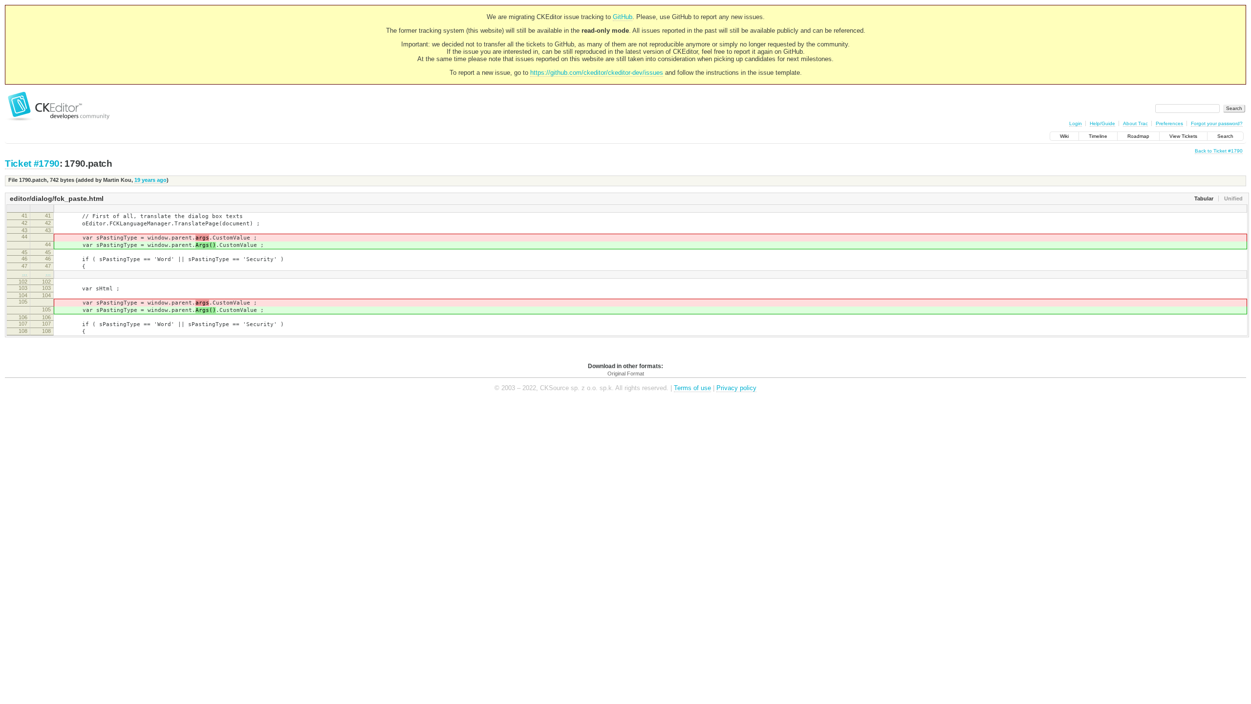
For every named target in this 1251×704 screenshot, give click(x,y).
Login (1075, 123)
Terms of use (692, 388)
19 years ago (150, 180)
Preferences (1169, 123)
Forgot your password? (1217, 123)
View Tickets (1183, 136)
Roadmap (1138, 136)
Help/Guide (1102, 123)
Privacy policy (736, 388)
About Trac (1135, 123)
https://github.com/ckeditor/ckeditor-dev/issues (596, 72)
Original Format (625, 373)
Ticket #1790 (32, 163)
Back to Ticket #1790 (1219, 151)
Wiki (1064, 136)
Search (1225, 136)
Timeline (1098, 136)
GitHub (622, 17)
